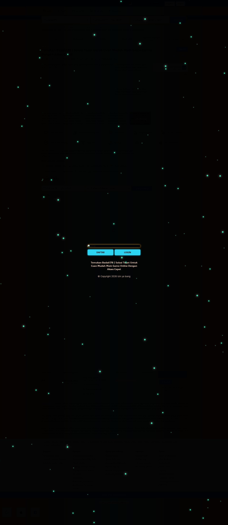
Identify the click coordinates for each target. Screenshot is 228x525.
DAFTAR (100, 252)
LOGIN (127, 252)
